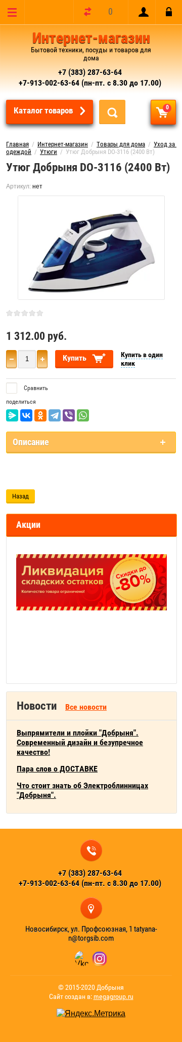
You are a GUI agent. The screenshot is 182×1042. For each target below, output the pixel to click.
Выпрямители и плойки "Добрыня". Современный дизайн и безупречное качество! (80, 742)
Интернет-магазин (91, 38)
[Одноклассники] (40, 415)
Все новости (86, 707)
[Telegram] (55, 415)
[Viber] (69, 415)
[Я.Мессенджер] (12, 415)
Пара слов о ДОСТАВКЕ (57, 769)
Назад (20, 496)
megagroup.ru (113, 996)
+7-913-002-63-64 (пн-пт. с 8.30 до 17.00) (90, 83)
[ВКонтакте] (26, 415)
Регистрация (141, 12)
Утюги (48, 152)
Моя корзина (167, 107)
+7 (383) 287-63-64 (90, 72)
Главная (17, 144)
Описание (31, 442)
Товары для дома (121, 144)
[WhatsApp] (83, 415)
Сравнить (35, 388)
